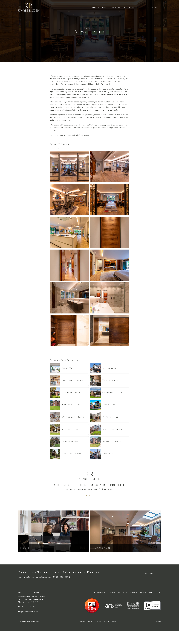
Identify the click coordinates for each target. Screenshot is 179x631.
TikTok (114, 621)
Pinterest (106, 621)
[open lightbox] (69, 166)
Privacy (158, 621)
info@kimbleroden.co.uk (28, 611)
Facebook (98, 621)
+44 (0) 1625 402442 (61, 577)
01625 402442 (104, 489)
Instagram (82, 621)
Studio (116, 7)
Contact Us (90, 495)
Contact (154, 7)
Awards (143, 592)
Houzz (90, 621)
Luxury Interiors (98, 592)
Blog (141, 7)
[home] (28, 7)
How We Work (100, 7)
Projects (129, 7)
